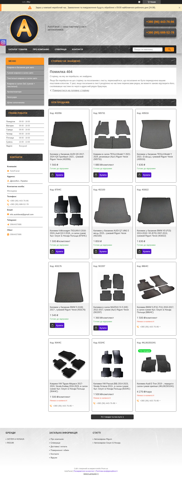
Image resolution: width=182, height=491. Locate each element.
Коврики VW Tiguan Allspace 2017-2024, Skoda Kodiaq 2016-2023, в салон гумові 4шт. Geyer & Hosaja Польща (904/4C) (69, 387)
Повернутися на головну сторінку (70, 90)
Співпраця (60, 49)
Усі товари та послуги (111, 417)
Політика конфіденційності (107, 471)
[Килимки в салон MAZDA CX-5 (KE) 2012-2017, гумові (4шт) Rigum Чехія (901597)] (112, 287)
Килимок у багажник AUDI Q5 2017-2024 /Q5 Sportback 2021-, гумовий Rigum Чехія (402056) (67, 156)
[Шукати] (169, 49)
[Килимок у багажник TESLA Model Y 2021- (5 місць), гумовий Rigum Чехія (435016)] (156, 134)
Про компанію (41, 49)
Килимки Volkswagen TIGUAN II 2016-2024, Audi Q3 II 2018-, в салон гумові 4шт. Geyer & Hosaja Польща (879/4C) (68, 233)
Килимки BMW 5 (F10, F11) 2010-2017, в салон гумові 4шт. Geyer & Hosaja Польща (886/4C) (155, 309)
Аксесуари (12, 97)
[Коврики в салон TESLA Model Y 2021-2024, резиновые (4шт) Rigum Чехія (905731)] (112, 134)
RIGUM (10, 443)
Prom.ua (104, 469)
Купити (59, 175)
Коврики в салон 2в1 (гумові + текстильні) (21, 84)
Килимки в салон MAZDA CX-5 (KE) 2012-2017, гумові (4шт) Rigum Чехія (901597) (111, 309)
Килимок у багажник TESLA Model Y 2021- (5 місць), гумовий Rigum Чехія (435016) (155, 156)
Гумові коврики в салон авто (20, 73)
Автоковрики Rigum (103, 439)
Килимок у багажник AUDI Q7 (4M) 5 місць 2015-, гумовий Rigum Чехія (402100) (111, 233)
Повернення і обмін (60, 450)
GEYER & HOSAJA (15, 439)
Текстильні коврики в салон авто (22, 78)
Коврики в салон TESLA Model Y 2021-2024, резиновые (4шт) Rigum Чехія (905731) (112, 156)
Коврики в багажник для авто (20, 67)
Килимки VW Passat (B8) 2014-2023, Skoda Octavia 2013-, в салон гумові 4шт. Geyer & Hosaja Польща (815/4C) (111, 386)
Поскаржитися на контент (84, 471)
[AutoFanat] (24, 28)
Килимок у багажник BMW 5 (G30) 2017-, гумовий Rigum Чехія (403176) (67, 308)
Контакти (77, 49)
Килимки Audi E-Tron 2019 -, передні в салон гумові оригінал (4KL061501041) (155, 384)
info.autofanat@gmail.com (22, 214)
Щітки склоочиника (15, 102)
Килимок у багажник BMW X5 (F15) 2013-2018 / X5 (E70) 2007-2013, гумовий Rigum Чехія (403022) (154, 233)
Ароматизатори (14, 91)
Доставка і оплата (59, 446)
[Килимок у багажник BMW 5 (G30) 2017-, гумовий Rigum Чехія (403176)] (69, 287)
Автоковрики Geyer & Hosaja (107, 443)
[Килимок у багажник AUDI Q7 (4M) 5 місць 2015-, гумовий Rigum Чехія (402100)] (112, 211)
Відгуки (54, 457)
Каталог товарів (18, 49)
